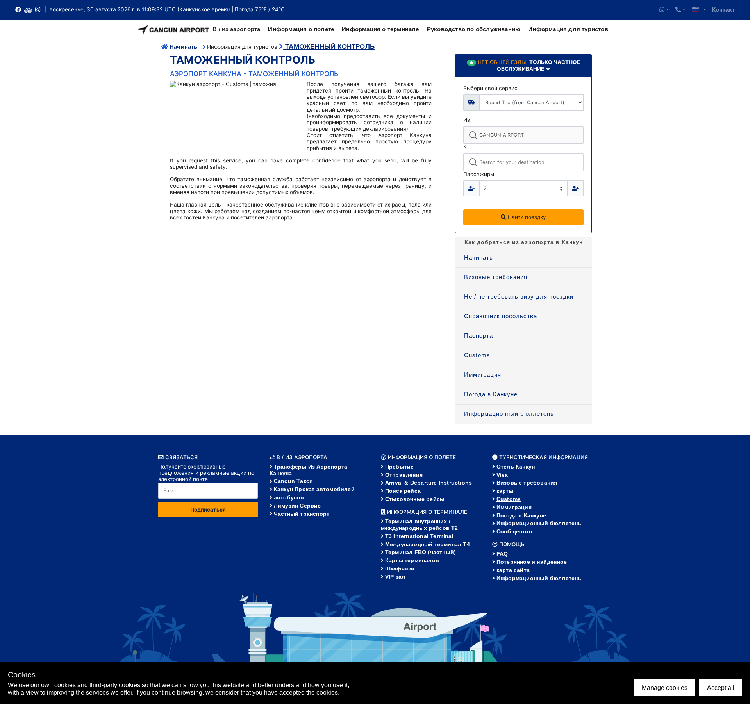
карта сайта (513, 570)
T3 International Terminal (419, 536)
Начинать (183, 46)
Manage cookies (665, 687)
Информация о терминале (380, 29)
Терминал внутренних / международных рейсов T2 (419, 524)
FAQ (502, 554)
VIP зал (395, 577)
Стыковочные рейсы (415, 499)
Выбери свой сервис (490, 88)
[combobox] (523, 135)
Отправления (404, 475)
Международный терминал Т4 (427, 544)
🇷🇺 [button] (696, 9)
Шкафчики (400, 568)
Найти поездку (526, 217)
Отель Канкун (515, 466)
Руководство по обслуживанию (473, 29)
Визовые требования (495, 277)
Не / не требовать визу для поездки (518, 296)
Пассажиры (478, 174)
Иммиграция (482, 374)
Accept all (720, 687)
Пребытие (399, 466)
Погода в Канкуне (491, 394)
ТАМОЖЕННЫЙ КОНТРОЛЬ (329, 46)
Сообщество (514, 531)
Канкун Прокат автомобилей (314, 489)
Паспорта (478, 335)
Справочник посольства (500, 316)
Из (466, 120)
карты (505, 491)
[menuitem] (523, 258)
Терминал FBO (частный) (420, 552)
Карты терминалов (412, 560)
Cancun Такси (293, 481)
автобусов (289, 497)
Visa (502, 475)
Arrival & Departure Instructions (428, 482)
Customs (477, 355)
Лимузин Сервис (297, 506)
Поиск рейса (403, 491)
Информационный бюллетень (509, 413)
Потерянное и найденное (531, 562)
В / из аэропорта (236, 29)
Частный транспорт (301, 514)
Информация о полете (301, 29)
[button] (664, 9)
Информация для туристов (568, 29)
